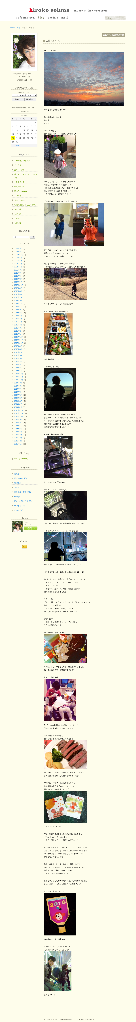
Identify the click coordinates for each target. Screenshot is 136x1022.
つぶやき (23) (19, 506)
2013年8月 (18, 423)
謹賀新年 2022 (19, 187)
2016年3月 (18, 328)
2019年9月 (18, 273)
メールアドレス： (24, 93)
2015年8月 (18, 349)
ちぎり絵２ (18, 209)
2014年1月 (18, 407)
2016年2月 (18, 331)
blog (18, 28)
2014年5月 (18, 395)
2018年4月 (18, 294)
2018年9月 (18, 288)
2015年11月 (18, 340)
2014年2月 (18, 404)
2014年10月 (18, 380)
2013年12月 (18, 410)
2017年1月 (18, 303)
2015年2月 (18, 368)
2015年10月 (18, 343)
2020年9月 (18, 270)
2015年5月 (18, 358)
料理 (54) (17, 483)
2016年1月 (18, 334)
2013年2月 (18, 441)
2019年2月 (18, 279)
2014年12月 (18, 374)
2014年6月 (18, 392)
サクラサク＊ (19, 165)
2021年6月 (18, 264)
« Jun (16, 146)
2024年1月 (18, 258)
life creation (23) (20, 478)
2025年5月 (18, 252)
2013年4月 (18, 435)
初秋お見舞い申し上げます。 (25, 205)
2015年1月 (18, 371)
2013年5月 (18, 432)
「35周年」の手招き (22, 161)
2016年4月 (18, 325)
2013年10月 (18, 416)
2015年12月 (18, 337)
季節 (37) (17, 497)
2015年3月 (18, 365)
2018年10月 (18, 285)
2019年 (17, 219)
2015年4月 (18, 361)
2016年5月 (18, 322)
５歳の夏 (17, 223)
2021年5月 (18, 267)
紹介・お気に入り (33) (22, 501)
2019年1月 (18, 282)
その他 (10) (18, 510)
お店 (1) (17, 487)
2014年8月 (18, 386)
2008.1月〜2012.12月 (21, 459)
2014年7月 (18, 389)
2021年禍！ (18, 196)
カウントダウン (20, 170)
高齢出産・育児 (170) (22, 492)
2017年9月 (18, 300)
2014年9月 (18, 383)
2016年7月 (18, 316)
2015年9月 (18, 346)
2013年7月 (18, 426)
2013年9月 (18, 419)
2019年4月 (18, 276)
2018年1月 (18, 297)
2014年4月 (18, 398)
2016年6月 (18, 319)
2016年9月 (18, 310)
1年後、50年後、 (20, 200)
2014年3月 (18, 401)
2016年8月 (18, 313)
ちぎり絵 (17, 214)
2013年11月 (18, 413)
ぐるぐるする (19, 182)
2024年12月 (18, 255)
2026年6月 (18, 249)
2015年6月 (18, 355)
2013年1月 (18, 444)
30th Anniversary (20, 191)
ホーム (12, 28)
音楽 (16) (17, 474)
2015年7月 (18, 352)
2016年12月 (18, 307)
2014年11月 (18, 377)
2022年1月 (18, 261)
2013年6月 (18, 429)
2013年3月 (18, 438)
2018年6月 (18, 291)
